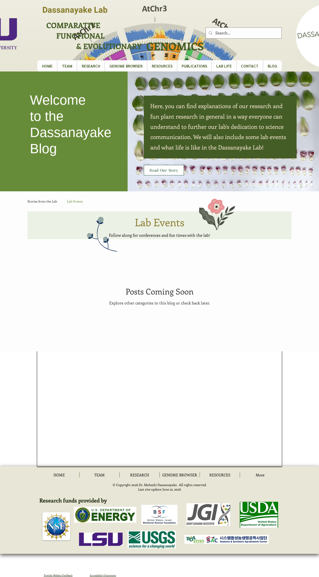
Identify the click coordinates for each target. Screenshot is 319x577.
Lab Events (75, 201)
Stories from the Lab (42, 201)
